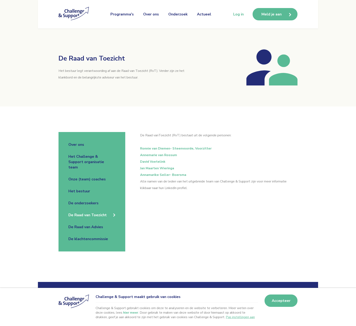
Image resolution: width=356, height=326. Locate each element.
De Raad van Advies (85, 226)
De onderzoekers (83, 203)
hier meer (130, 312)
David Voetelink (152, 161)
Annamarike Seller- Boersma (163, 175)
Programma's (122, 14)
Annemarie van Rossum (158, 155)
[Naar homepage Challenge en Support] (75, 14)
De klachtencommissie (88, 238)
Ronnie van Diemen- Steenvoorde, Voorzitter (176, 148)
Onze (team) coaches (87, 179)
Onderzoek (177, 14)
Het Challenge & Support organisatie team (86, 162)
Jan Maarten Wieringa (157, 168)
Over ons (151, 14)
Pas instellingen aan (240, 317)
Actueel (204, 14)
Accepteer (281, 300)
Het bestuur (79, 191)
